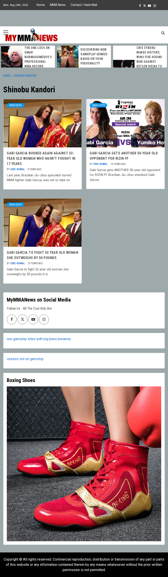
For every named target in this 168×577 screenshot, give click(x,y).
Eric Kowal (17, 169)
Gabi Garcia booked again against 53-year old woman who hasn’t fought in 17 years (41, 158)
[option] (28, 57)
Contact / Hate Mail (84, 5)
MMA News (58, 5)
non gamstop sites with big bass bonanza (39, 339)
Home (41, 5)
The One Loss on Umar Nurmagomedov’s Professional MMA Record (38, 57)
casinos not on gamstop (25, 359)
